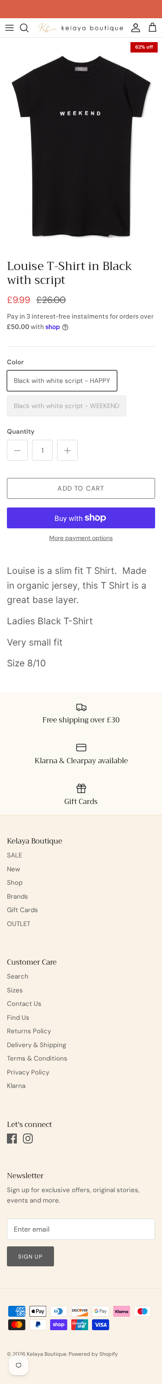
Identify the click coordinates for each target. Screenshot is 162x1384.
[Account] (133, 27)
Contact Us (24, 1003)
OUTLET (18, 923)
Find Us (18, 1017)
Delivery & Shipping (36, 1045)
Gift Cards (22, 910)
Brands (17, 896)
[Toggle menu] (9, 27)
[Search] (28, 27)
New (13, 869)
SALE (14, 855)
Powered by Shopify (93, 1354)
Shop (14, 882)
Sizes (15, 990)
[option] (81, 146)
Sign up (30, 1256)
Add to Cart (80, 488)
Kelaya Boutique (47, 1354)
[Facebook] (12, 1138)
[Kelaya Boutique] (81, 28)
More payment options (81, 538)
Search (18, 976)
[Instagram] (28, 1138)
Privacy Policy (28, 1072)
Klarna (16, 1085)
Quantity (21, 431)
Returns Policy (29, 1031)
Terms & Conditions (37, 1058)
